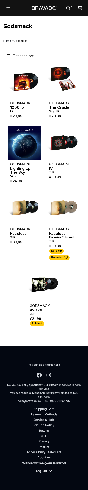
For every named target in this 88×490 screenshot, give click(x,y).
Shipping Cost (44, 409)
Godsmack (20, 103)
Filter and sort (23, 56)
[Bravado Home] (44, 8)
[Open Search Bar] (68, 8)
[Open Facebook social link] (39, 375)
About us (44, 457)
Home (7, 40)
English (41, 471)
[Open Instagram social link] (48, 375)
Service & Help (44, 419)
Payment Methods (44, 414)
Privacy (44, 441)
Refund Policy (44, 425)
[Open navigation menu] (8, 8)
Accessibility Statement (44, 452)
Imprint (44, 446)
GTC (44, 436)
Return (44, 430)
